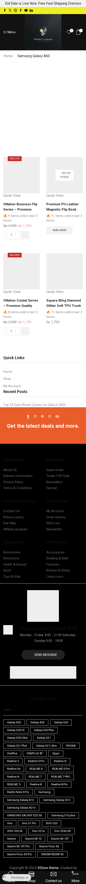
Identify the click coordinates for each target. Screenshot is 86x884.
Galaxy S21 (44, 737)
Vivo (10, 823)
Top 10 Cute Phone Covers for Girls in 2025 (34, 405)
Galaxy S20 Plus (44, 730)
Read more (59, 230)
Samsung (44, 792)
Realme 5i (60, 761)
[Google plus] (20, 10)
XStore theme (48, 868)
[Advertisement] (43, 103)
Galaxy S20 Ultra (17, 737)
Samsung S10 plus (63, 815)
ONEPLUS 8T (35, 753)
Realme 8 (36, 784)
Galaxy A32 (14, 722)
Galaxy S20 (61, 722)
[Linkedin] (31, 10)
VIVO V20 (51, 823)
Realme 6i (13, 776)
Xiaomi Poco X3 (49, 846)
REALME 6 (36, 768)
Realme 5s (13, 768)
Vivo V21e (38, 831)
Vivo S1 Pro (29, 823)
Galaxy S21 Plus (17, 745)
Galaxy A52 (37, 722)
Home (8, 56)
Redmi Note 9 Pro (18, 792)
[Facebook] (4, 10)
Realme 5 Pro (36, 761)
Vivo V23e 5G (62, 831)
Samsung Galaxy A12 (20, 800)
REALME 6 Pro (61, 768)
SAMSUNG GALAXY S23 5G (24, 815)
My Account (12, 386)
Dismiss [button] (74, 3)
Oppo (56, 753)
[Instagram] (15, 10)
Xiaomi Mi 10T (60, 838)
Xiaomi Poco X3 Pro (19, 854)
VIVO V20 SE (15, 831)
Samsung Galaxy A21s (21, 807)
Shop (7, 379)
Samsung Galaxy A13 (56, 800)
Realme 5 (13, 761)
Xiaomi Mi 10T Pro (18, 846)
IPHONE (71, 745)
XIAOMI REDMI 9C (52, 854)
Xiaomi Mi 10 (33, 838)
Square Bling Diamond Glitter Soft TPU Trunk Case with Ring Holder (63, 305)
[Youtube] (26, 10)
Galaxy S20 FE (16, 730)
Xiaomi (11, 838)
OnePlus (12, 753)
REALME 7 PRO (60, 776)
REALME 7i (14, 784)
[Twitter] (10, 10)
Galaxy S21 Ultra (46, 745)
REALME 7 (35, 776)
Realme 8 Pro (59, 784)
